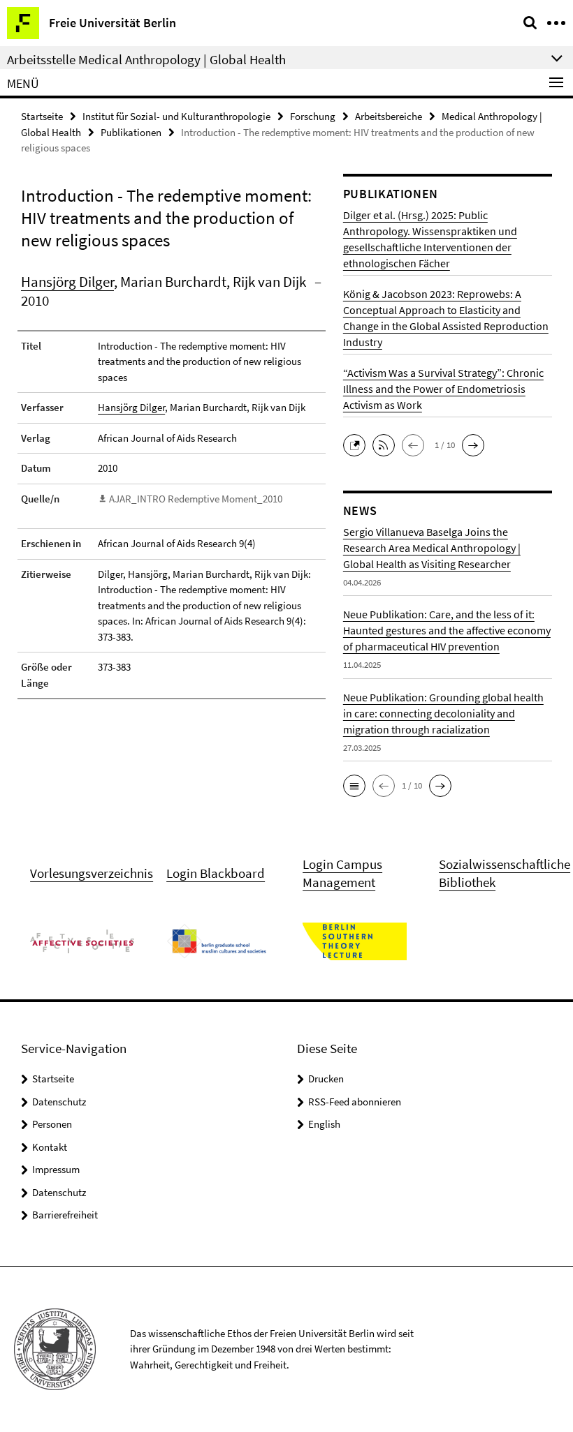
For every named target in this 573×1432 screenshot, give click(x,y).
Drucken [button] (326, 1078)
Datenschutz (59, 1101)
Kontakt (49, 1147)
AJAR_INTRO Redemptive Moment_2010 (195, 498)
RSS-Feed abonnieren (354, 1101)
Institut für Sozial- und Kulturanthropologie (176, 116)
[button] (357, 443)
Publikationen (131, 132)
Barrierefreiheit (65, 1214)
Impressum (56, 1169)
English (324, 1124)
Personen (52, 1124)
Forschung (312, 116)
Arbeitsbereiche (388, 116)
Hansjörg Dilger (67, 281)
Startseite (42, 116)
